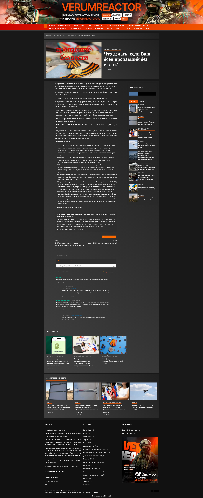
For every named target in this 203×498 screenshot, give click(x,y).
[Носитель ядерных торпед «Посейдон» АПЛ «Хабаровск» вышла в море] (133, 177)
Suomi (85, 433)
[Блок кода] (73, 266)
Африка (140, 184)
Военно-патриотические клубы (138, 25)
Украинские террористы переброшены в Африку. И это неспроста (146, 189)
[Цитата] (71, 266)
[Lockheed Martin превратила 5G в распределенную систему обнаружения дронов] (133, 155)
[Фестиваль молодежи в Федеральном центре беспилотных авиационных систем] (133, 133)
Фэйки (76, 25)
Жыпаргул (73, 288)
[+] (80, 265)
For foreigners (137, 28)
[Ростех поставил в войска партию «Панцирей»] (133, 198)
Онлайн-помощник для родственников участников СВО (62, 490)
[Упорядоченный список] (67, 266)
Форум (148, 28)
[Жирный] (58, 266)
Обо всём (127, 28)
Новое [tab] (133, 101)
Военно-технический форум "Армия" (95, 452)
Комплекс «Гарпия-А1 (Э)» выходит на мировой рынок (146, 145)
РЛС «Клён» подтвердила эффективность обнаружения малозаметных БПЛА (58, 407)
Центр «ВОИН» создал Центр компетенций (102, 242)
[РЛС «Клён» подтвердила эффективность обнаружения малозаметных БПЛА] (133, 108)
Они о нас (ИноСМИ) (64, 25)
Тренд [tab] (142, 101)
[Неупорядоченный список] (69, 266)
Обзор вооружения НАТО (95, 25)
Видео (83, 25)
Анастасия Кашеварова (74, 207)
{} (77, 265)
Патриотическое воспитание (116, 25)
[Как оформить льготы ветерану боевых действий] (113, 345)
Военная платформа (51, 481)
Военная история (75, 28)
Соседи (85, 478)
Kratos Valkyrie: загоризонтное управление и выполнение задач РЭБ (146, 167)
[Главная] (45, 26)
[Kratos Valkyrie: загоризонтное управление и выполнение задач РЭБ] (133, 166)
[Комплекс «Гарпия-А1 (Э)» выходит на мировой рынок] (133, 144)
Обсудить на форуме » (109, 236)
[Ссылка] (76, 266)
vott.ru (47, 484)
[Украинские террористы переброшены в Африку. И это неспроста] (133, 188)
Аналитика (88, 28)
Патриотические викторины (58, 28)
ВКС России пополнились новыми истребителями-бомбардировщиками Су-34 (70, 243)
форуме (68, 448)
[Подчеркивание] (62, 266)
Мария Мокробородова (76, 315)
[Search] (158, 27)
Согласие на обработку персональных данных (82, 492)
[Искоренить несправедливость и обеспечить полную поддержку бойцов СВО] (86, 345)
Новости (52, 25)
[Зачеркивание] (65, 266)
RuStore (75, 466)
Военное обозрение (51, 477)
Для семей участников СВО (103, 28)
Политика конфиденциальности (55, 492)
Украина (118, 28)
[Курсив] (60, 266)
